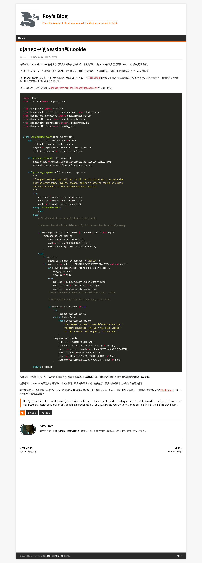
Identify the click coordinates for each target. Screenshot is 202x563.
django (32, 413)
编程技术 (53, 56)
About (179, 555)
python (46, 413)
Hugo (47, 555)
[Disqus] (101, 504)
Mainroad (58, 555)
